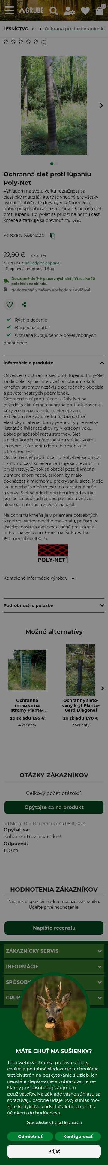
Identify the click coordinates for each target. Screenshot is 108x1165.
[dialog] (54, 582)
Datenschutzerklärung (43, 1123)
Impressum (73, 1123)
